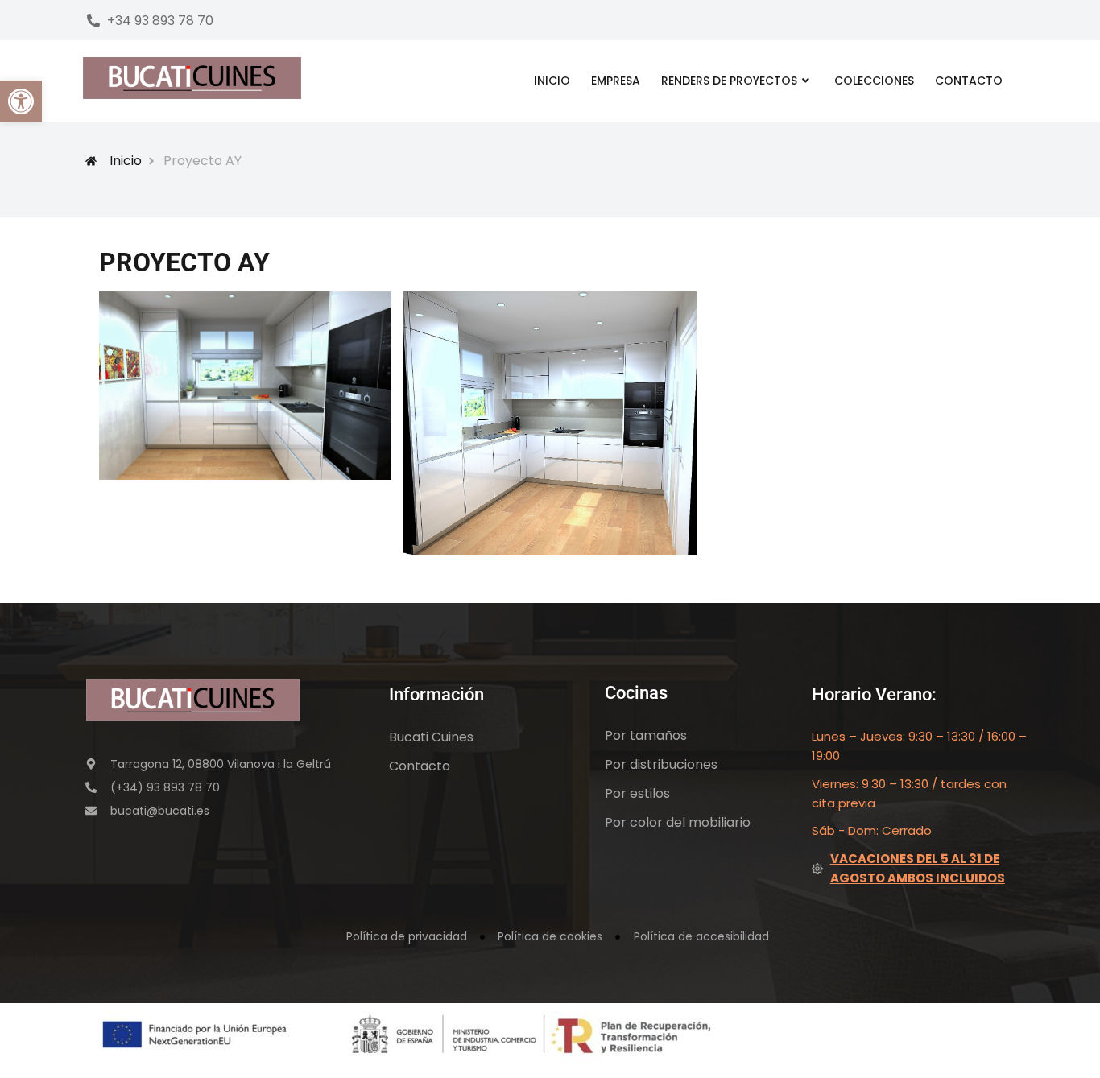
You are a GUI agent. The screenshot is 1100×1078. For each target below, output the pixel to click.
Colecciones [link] (874, 80)
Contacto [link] (969, 80)
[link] (21, 101)
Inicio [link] (552, 80)
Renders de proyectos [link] (729, 80)
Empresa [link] (615, 80)
